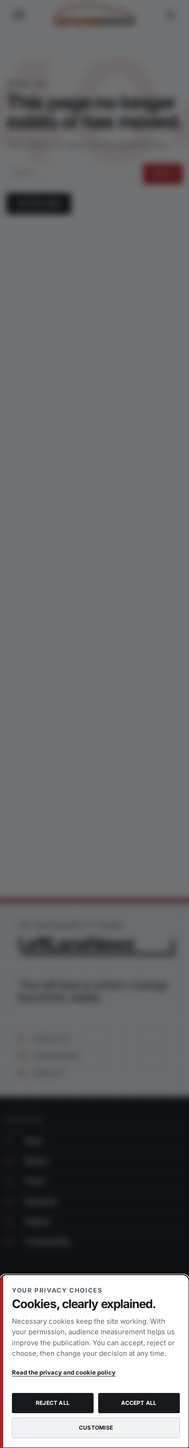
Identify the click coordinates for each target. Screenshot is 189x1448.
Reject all (53, 1402)
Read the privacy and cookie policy (64, 1372)
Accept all (138, 1402)
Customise (96, 1427)
